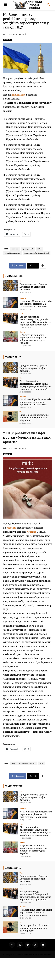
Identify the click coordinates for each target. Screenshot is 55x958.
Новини (7, 40)
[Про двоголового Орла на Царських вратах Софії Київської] (10, 285)
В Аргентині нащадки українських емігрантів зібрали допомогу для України (33, 338)
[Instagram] (20, 945)
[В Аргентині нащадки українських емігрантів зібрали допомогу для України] (10, 336)
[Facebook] (12, 945)
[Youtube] (43, 945)
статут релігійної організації (36, 253)
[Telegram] (28, 945)
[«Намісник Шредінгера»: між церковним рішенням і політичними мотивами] (10, 302)
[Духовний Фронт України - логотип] (27, 5)
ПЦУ (39, 249)
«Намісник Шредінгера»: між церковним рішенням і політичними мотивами (36, 304)
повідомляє (18, 94)
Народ (22, 332)
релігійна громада (12, 253)
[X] (35, 945)
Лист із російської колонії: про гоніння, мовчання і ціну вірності (34, 417)
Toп (21, 281)
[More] (43, 266)
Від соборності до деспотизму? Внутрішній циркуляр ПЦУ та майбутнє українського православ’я (35, 320)
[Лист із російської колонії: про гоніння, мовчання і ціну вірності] (10, 416)
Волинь (15, 249)
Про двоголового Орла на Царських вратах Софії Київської (34, 287)
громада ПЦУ (27, 249)
